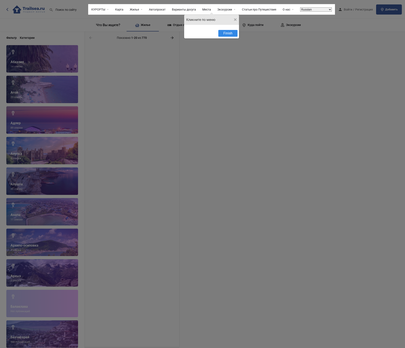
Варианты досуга (184, 9)
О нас (286, 9)
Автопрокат (157, 9)
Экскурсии (224, 9)
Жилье (134, 9)
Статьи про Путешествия (259, 9)
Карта (119, 9)
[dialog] (211, 26)
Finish (227, 33)
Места (206, 9)
